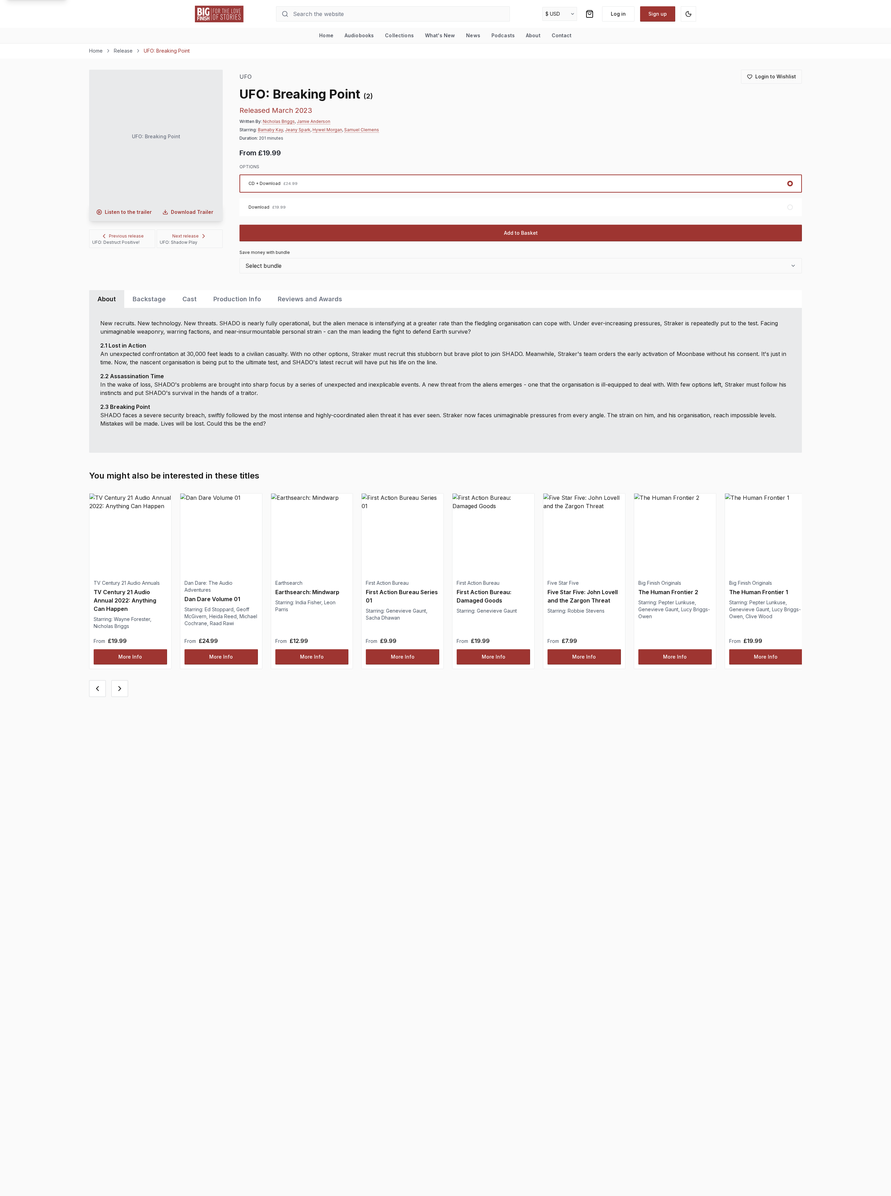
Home (326, 35)
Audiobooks (359, 35)
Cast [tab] (189, 299)
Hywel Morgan (327, 129)
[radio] (520, 183)
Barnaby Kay (270, 129)
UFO (245, 77)
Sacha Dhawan (383, 618)
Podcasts (503, 35)
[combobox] (520, 265)
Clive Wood (759, 616)
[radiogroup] (520, 195)
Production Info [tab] (237, 299)
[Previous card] (97, 688)
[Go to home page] (219, 14)
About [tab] (106, 299)
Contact (562, 35)
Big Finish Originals (659, 583)
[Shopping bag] (590, 14)
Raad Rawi (222, 623)
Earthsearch (288, 583)
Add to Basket (521, 233)
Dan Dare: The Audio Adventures (208, 586)
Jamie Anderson (313, 121)
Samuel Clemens (361, 129)
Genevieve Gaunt (406, 611)
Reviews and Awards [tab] (310, 299)
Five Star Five (563, 583)
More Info (130, 657)
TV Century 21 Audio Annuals (127, 583)
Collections (399, 35)
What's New (440, 35)
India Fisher (308, 602)
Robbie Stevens (586, 611)
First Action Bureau (387, 583)
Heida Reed (223, 616)
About (533, 35)
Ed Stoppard (219, 609)
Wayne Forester (132, 619)
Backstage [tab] (149, 299)
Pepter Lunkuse (677, 602)
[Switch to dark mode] (688, 14)
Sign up (657, 14)
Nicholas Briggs (279, 121)
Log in (618, 14)
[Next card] (119, 688)
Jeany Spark (297, 129)
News (473, 35)
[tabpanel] (445, 380)
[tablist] (445, 299)
